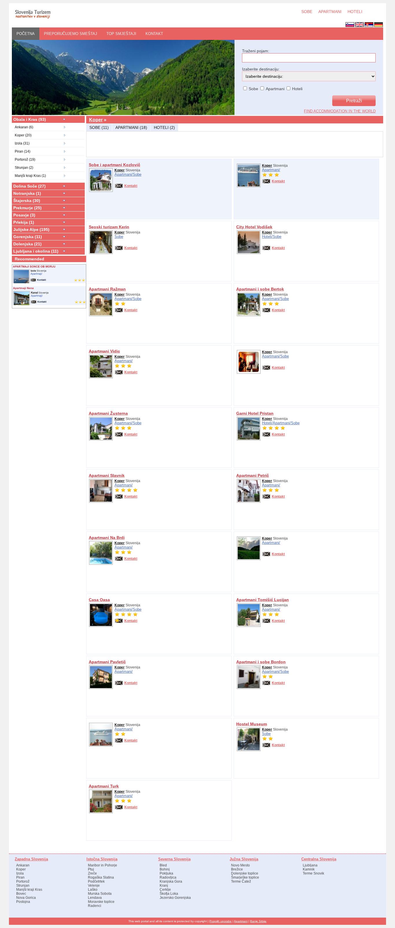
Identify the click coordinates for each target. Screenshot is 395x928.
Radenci (94, 906)
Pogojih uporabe (220, 921)
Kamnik (309, 869)
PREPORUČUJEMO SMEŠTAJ (70, 34)
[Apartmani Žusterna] (101, 439)
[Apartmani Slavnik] (101, 501)
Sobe (137, 174)
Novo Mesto (240, 865)
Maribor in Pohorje (102, 865)
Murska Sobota (100, 894)
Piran (20, 877)
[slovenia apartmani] (32, 18)
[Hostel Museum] (249, 750)
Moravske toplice (101, 902)
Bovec (21, 894)
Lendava (95, 898)
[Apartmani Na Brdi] (101, 564)
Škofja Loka (169, 894)
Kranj (164, 885)
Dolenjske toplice (244, 873)
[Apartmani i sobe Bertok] (249, 315)
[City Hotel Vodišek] (249, 253)
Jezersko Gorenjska (175, 898)
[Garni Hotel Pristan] (249, 439)
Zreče (92, 873)
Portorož (22, 881)
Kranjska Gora (171, 881)
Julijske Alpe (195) (31, 229)
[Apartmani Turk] (101, 812)
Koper (96, 119)
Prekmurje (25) (27, 207)
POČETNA (25, 34)
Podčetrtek (96, 881)
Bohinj (165, 869)
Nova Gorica (26, 898)
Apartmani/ (124, 174)
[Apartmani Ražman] (101, 315)
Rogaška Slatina (101, 877)
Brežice (237, 869)
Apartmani (241, 921)
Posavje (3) (24, 215)
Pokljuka (166, 873)
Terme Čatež (241, 881)
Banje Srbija (258, 921)
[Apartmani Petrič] (249, 501)
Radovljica (168, 877)
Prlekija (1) (23, 222)
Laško (92, 890)
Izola (20, 873)
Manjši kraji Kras (29, 890)
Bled (163, 865)
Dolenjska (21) (27, 244)
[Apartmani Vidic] (101, 377)
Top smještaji (121, 34)
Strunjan (22, 885)
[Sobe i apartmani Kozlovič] (101, 191)
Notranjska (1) (27, 193)
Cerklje (165, 890)
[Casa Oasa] (101, 626)
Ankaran (22, 865)
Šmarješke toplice (245, 877)
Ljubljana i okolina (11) (35, 251)
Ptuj (91, 869)
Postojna (23, 902)
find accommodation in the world (340, 111)
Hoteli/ (267, 236)
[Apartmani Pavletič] (101, 688)
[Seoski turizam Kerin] (101, 253)
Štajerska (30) (26, 200)
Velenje (94, 885)
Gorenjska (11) (27, 236)
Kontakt (154, 34)
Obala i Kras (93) (29, 119)
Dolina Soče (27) (29, 186)
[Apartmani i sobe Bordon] (249, 688)
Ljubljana (310, 865)
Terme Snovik (313, 873)
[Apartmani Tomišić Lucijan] (249, 626)
